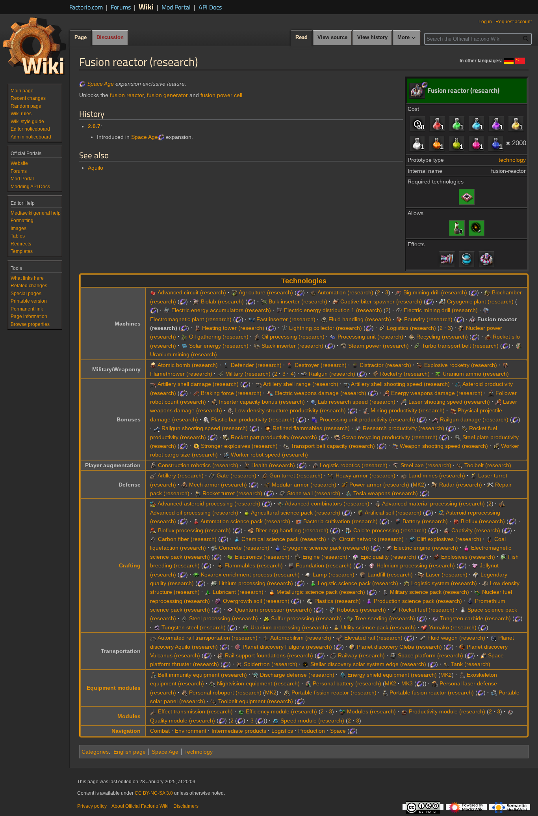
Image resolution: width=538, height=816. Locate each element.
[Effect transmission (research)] (153, 711)
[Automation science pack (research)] (196, 521)
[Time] (417, 123)
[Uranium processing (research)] (246, 627)
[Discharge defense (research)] (255, 675)
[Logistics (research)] (382, 328)
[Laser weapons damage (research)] (498, 402)
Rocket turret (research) (232, 493)
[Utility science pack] (516, 123)
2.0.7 (94, 126)
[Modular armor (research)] (267, 484)
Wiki (146, 6)
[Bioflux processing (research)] (153, 530)
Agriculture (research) (266, 292)
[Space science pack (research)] (463, 609)
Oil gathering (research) (219, 336)
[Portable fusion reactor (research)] (457, 228)
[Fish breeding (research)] (503, 557)
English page (129, 752)
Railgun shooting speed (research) (204, 428)
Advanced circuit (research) (192, 292)
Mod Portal (176, 7)
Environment (190, 731)
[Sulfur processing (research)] (266, 618)
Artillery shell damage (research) (198, 384)
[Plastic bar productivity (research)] (206, 419)
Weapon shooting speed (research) (444, 446)
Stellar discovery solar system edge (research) (368, 664)
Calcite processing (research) (390, 530)
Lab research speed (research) (356, 402)
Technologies (304, 281)
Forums (121, 7)
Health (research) (273, 465)
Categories (95, 752)
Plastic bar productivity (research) (253, 419)
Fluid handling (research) (359, 319)
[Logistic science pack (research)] (313, 583)
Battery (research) (425, 521)
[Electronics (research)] (230, 557)
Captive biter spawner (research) (381, 301)
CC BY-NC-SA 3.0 (154, 793)
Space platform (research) (430, 655)
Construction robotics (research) (198, 465)
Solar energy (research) (219, 345)
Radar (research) (460, 484)
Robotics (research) (361, 609)
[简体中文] (520, 60)
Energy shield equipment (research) (392, 675)
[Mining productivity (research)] (366, 410)
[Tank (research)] (446, 664)
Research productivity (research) (403, 428)
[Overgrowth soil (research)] (218, 601)
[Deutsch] (509, 60)
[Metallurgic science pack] (436, 143)
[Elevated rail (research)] (339, 637)
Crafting (130, 565)
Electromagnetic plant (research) (191, 319)
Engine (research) (324, 557)
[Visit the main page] (34, 45)
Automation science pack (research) (245, 521)
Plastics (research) (337, 601)
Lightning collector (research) (325, 328)
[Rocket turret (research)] (198, 493)
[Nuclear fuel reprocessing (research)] (477, 592)
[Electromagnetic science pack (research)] (466, 548)
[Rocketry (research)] (375, 374)
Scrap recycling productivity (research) (390, 437)
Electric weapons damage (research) (320, 393)
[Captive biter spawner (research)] (335, 301)
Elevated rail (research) (373, 637)
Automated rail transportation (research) (208, 637)
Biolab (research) (222, 301)
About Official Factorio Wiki (140, 806)
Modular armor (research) (304, 484)
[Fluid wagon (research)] (422, 637)
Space (338, 731)
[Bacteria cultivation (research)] (298, 521)
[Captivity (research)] (446, 530)
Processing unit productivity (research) (367, 419)
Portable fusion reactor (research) (432, 692)
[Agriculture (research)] (234, 292)
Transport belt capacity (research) (333, 446)
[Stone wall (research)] (282, 493)
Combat (160, 731)
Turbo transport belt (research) (460, 345)
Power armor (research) (379, 484)
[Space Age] (82, 83)
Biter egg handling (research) (292, 530)
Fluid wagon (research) (456, 637)
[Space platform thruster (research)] (483, 655)
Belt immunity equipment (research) (202, 675)
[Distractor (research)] (355, 365)
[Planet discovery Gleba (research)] (352, 647)
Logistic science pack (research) (358, 583)
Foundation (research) (324, 565)
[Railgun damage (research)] (435, 419)
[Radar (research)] (434, 484)
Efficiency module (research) (281, 711)
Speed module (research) (312, 720)
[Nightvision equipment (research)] (212, 683)
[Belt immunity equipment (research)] (153, 675)
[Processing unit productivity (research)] (315, 419)
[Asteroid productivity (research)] (458, 384)
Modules (129, 716)
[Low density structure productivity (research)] (230, 410)
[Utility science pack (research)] (336, 627)
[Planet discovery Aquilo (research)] (493, 637)
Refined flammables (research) (311, 428)
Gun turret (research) (296, 475)
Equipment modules (114, 688)
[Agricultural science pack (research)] (246, 512)
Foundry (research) (428, 319)
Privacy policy (92, 806)
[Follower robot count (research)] (491, 393)
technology (512, 160)
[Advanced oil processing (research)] (502, 503)
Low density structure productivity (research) (290, 410)
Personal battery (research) (347, 683)
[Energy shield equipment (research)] (342, 675)
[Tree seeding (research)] (350, 618)
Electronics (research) (262, 557)
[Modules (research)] (342, 711)
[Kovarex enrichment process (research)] (196, 574)
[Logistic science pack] (457, 123)
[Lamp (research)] (308, 574)
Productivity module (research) (447, 711)
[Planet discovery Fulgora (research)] (238, 647)
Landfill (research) (390, 574)
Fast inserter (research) (285, 319)
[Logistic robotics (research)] (315, 465)
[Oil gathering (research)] (184, 336)
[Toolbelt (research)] (459, 465)
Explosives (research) (468, 557)
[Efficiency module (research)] (241, 711)
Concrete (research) (244, 548)
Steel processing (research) (223, 618)
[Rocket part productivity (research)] (226, 437)
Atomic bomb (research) (188, 365)
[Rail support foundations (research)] (220, 655)
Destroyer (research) (321, 365)
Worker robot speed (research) (269, 454)
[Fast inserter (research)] (252, 319)
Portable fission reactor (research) (334, 692)
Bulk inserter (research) (298, 301)
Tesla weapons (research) (385, 493)
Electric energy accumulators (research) (221, 310)
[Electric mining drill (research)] (399, 310)
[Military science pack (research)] (385, 592)
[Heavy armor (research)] (331, 475)
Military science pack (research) (429, 592)
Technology (198, 752)
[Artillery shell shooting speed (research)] (346, 384)
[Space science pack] (417, 143)
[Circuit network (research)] (334, 539)
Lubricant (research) (238, 592)
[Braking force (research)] (196, 393)
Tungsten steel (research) (193, 627)
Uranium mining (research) (183, 354)
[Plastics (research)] (309, 601)
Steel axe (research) (426, 465)
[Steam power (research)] (343, 345)
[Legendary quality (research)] (476, 574)
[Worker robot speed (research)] (226, 454)
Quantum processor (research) (273, 609)
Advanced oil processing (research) (194, 512)
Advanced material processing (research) (433, 503)
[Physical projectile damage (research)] (453, 410)
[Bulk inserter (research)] (264, 301)
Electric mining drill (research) (441, 310)
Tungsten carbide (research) (475, 618)
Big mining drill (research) (435, 292)
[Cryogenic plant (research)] (442, 301)
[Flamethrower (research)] (505, 365)
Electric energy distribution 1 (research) (333, 310)
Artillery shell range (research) (300, 384)
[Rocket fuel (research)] (394, 609)
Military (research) (248, 374)
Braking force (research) (231, 393)
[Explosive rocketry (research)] (419, 365)
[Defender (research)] (226, 365)
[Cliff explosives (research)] (412, 539)
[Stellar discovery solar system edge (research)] (476, 228)
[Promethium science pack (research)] (470, 601)
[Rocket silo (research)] (488, 336)
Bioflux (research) (483, 521)
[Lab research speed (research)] (313, 402)
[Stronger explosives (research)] (196, 446)
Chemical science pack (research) (283, 539)
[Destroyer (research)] (290, 365)
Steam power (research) (378, 345)
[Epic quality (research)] (355, 557)
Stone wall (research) (313, 493)
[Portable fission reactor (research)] (287, 692)
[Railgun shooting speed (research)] (157, 428)
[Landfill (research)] (363, 574)
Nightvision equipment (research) (258, 683)
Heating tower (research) (233, 328)
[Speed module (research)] (276, 720)
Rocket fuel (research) (427, 609)
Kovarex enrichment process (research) (250, 574)
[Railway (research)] (333, 655)
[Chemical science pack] (476, 123)
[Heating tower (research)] (197, 328)
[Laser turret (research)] (473, 475)
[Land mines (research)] (404, 475)
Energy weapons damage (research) (436, 393)
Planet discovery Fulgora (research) (287, 647)
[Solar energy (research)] (184, 345)
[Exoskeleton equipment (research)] (462, 675)
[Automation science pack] (437, 123)
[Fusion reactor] (486, 259)
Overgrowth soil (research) (256, 601)
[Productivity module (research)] (404, 711)
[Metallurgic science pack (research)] (272, 592)
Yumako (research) (453, 627)
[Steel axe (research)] (396, 465)
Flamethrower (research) (181, 374)
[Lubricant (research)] (208, 592)
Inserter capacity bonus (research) (262, 402)
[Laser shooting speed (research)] (404, 402)
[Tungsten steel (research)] (157, 627)
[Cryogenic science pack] (496, 143)
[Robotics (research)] (332, 609)
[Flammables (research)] (220, 565)
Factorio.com (86, 7)
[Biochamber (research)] (487, 292)
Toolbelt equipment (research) (255, 701)
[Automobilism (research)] (266, 637)
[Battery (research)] (398, 521)
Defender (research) (256, 365)
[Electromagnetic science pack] (476, 143)
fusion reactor (127, 95)
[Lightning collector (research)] (284, 328)
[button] (407, 38)
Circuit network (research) (371, 539)
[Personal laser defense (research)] (435, 683)
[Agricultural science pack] (456, 143)
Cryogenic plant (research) (480, 301)
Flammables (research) (253, 565)
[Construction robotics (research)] (153, 465)
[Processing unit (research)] (333, 336)
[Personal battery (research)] (308, 683)
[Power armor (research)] (344, 484)
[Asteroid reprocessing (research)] (441, 512)
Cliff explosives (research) (449, 539)
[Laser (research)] (421, 574)
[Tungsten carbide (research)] (435, 618)
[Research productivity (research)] (358, 428)
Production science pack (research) (418, 601)
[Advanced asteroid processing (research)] (153, 503)
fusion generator (167, 95)
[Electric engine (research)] (389, 548)
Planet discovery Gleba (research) (399, 647)
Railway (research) (361, 655)
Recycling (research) (442, 336)
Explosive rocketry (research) (460, 365)
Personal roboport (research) (225, 692)
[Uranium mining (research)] (519, 345)
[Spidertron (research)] (239, 664)
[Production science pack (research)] (369, 601)
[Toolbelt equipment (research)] (213, 701)
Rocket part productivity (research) (274, 437)
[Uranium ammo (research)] (438, 374)
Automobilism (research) (300, 637)
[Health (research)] (246, 465)
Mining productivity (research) (408, 410)
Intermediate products (238, 731)
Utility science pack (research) (378, 627)
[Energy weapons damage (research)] (386, 393)
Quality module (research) (182, 720)
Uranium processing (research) (289, 627)
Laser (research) (447, 574)
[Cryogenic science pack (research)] (278, 548)
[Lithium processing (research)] (214, 583)
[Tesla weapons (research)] (348, 493)
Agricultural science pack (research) (295, 512)
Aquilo (95, 168)
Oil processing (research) (293, 336)
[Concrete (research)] (214, 548)
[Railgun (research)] (304, 374)
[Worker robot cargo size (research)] (496, 446)
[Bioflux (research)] (456, 521)
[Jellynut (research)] (475, 565)
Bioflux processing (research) (194, 530)
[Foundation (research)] (291, 565)
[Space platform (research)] (393, 655)
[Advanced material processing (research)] (378, 503)
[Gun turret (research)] (265, 475)
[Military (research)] (220, 374)
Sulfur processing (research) (306, 618)
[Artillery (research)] (153, 475)
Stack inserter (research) (292, 345)
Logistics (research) (411, 328)
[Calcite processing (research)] (348, 530)
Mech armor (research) (218, 484)
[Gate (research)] (212, 475)
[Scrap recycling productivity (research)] (337, 437)
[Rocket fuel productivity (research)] (464, 428)
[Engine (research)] (298, 557)
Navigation (126, 731)
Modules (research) (371, 711)
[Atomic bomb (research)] (153, 365)
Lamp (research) (333, 574)
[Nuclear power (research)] (461, 328)
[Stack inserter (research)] (257, 345)
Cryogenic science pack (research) (325, 548)
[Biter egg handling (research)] (251, 530)
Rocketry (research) (405, 374)
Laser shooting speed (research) (449, 402)
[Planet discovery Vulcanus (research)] (462, 647)
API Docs (210, 7)
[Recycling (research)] (411, 336)
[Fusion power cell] (466, 259)
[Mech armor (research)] (184, 484)
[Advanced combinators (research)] (280, 503)
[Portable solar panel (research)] (494, 692)
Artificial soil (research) (393, 512)
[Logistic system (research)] (406, 583)
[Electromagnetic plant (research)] (486, 310)
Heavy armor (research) (365, 475)
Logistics (282, 731)
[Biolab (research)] (196, 301)
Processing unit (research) (370, 336)
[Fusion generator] (447, 259)
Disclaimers (186, 806)
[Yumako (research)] (424, 627)
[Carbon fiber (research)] (153, 539)
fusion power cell (221, 95)
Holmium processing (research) (416, 565)
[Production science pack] (496, 123)
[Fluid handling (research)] (324, 319)
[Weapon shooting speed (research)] (395, 446)
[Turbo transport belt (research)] (417, 345)
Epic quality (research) (388, 557)
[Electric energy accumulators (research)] (166, 310)
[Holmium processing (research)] (372, 565)
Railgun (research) (332, 374)
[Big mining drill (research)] (398, 292)
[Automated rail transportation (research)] (153, 637)
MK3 (407, 683)
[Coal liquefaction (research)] (489, 539)
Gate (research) (236, 475)
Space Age (100, 83)
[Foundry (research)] (399, 319)
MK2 (418, 484)
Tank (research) (470, 664)
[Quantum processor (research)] (466, 196)
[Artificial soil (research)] (360, 512)
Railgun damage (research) (474, 419)
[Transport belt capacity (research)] (286, 446)
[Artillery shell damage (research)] (153, 384)
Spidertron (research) (270, 664)
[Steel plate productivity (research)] (458, 437)
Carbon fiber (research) (187, 539)
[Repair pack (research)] (490, 484)
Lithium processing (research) (256, 583)
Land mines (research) (436, 475)
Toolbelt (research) (487, 465)
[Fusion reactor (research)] (472, 319)
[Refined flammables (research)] (268, 428)
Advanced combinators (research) (327, 503)
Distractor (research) (385, 365)
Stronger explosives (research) (239, 446)
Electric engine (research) (426, 548)
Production (311, 731)
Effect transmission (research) (195, 711)
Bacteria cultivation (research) (340, 521)
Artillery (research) (181, 475)
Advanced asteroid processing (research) (209, 503)
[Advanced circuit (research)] (153, 292)
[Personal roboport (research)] (184, 692)
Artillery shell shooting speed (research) (400, 384)
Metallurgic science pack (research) (320, 592)
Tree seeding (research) (385, 618)
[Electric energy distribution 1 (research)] (279, 310)
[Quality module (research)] (510, 711)
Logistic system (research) (444, 583)
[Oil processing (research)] (257, 336)
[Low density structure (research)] (485, 583)
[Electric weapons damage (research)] (270, 393)
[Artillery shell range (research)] (259, 384)
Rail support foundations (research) (269, 655)
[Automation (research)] (313, 292)
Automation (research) (345, 292)
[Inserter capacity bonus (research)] (214, 402)
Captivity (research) (475, 530)
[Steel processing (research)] (184, 618)
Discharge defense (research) (297, 675)
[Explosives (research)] (436, 557)
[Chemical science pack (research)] (237, 539)
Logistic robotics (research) (354, 465)
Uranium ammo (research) (476, 374)
